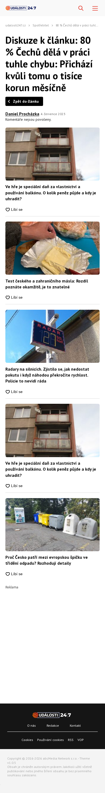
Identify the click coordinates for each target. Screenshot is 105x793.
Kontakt (75, 725)
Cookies (27, 740)
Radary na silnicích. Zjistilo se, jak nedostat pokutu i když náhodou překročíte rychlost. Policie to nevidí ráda (47, 375)
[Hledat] (80, 8)
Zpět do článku (26, 101)
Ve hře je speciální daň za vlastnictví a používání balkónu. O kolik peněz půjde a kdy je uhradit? (50, 192)
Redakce (53, 725)
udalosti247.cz (15, 25)
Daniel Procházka (22, 113)
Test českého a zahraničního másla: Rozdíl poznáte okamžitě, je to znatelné (46, 283)
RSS (71, 740)
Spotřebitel (41, 25)
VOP (81, 740)
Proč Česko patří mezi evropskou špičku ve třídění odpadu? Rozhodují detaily (46, 560)
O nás (31, 725)
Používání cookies (50, 740)
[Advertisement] (52, 641)
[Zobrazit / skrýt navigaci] (95, 8)
